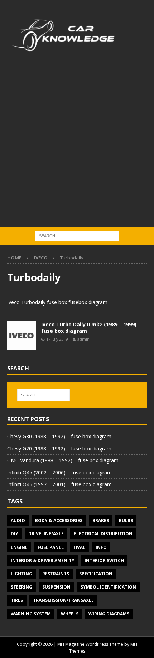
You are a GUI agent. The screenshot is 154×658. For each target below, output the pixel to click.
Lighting (21, 574)
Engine (19, 547)
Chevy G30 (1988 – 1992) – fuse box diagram (59, 436)
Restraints (55, 574)
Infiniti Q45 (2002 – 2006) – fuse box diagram (59, 472)
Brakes (100, 520)
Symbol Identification (108, 587)
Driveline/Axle (46, 534)
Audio (18, 520)
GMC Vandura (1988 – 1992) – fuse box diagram (63, 460)
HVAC (80, 547)
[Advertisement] (77, 147)
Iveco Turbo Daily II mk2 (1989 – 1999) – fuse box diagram (91, 327)
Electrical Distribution (103, 534)
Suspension (56, 587)
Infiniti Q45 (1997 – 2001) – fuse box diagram (59, 484)
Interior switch (104, 560)
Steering (21, 587)
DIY (14, 534)
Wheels (69, 614)
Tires (17, 600)
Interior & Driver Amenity (42, 560)
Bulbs (126, 520)
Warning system (31, 614)
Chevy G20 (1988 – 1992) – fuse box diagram (59, 448)
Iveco (41, 257)
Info (101, 547)
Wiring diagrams (108, 614)
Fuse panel (51, 547)
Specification (95, 574)
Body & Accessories (58, 520)
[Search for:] (77, 235)
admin (83, 339)
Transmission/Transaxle (63, 600)
